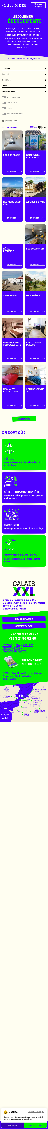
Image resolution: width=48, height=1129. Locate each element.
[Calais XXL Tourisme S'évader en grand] (14, 5)
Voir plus (24, 418)
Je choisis (12, 1125)
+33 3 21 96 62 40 (22, 638)
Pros (17, 648)
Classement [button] (6, 80)
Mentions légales (23, 676)
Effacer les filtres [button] (11, 121)
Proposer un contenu (15, 651)
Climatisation (12, 103)
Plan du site (7, 676)
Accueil (11, 58)
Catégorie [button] (5, 74)
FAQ (18, 645)
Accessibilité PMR (14, 97)
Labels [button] (4, 86)
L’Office (7, 645)
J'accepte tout (35, 1125)
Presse (6, 648)
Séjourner (20, 58)
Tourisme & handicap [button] (10, 91)
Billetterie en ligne (38, 5)
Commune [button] (6, 68)
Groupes (28, 645)
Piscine (9, 108)
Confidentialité (9, 679)
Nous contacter (24, 619)
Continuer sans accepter (36, 1112)
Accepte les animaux (15, 114)
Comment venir (24, 626)
